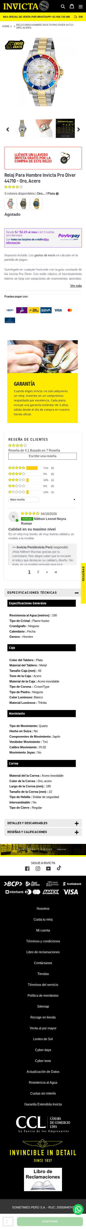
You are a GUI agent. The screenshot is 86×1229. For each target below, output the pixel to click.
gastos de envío (44, 255)
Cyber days (43, 1050)
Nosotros (43, 908)
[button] (13, 187)
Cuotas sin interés (43, 1093)
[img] (30, 514)
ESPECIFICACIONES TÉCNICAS (32, 592)
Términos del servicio (43, 984)
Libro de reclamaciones (43, 952)
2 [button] (38, 572)
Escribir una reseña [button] (42, 456)
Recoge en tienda (43, 1017)
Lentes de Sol (43, 1039)
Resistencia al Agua (43, 1082)
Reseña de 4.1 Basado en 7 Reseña (34, 450)
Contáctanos (43, 963)
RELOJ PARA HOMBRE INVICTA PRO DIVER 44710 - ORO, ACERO (45, 26)
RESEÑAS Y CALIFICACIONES (27, 832)
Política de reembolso (43, 995)
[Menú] (80, 6)
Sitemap (43, 1006)
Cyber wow (43, 1061)
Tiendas (43, 974)
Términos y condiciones (43, 941)
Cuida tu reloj (43, 919)
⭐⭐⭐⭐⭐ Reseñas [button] (83, 583)
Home (5, 26)
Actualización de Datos (43, 1071)
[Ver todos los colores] (57, 193)
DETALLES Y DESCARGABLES (27, 823)
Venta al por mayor (43, 1028)
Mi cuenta (43, 930)
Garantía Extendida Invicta (43, 1104)
